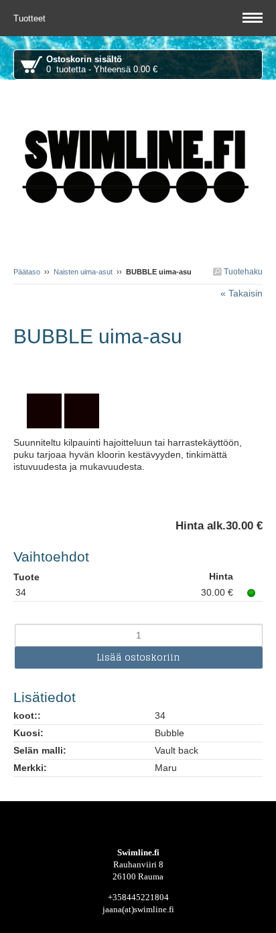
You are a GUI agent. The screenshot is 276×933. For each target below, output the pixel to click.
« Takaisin (241, 293)
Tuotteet (30, 18)
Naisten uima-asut (83, 272)
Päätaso (26, 272)
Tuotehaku (242, 271)
